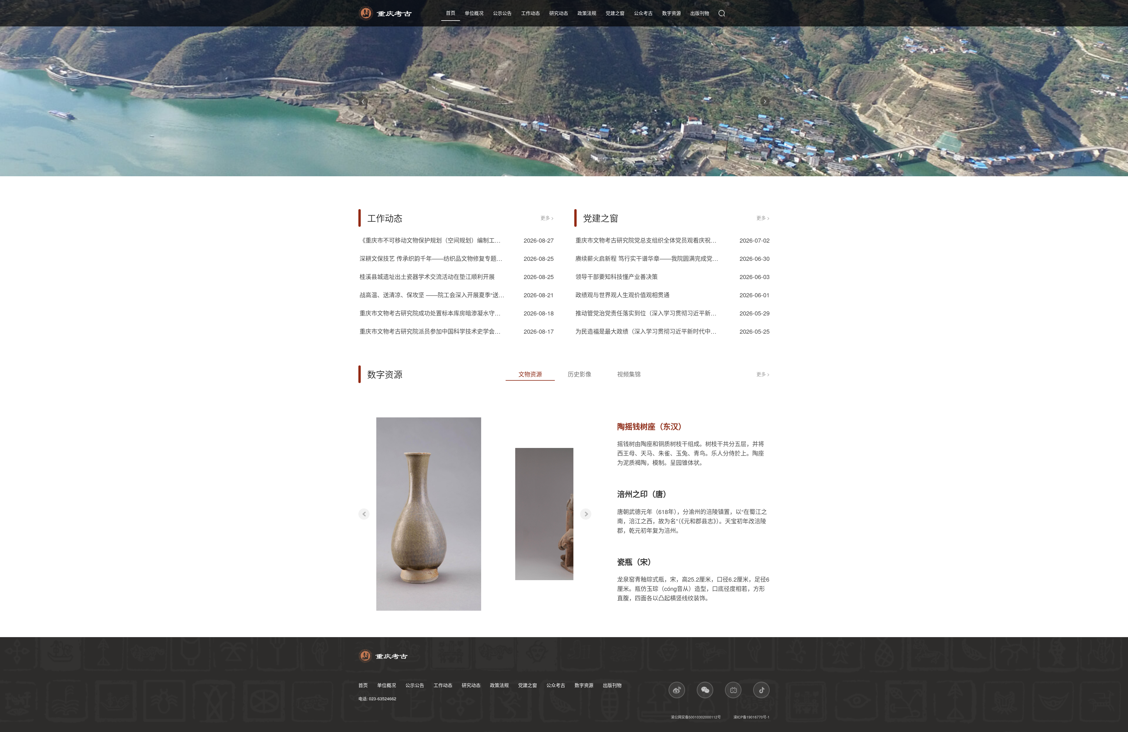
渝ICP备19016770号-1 (751, 716)
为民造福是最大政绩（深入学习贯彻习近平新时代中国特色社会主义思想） (648, 331)
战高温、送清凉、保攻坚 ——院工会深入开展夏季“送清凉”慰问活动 (433, 295)
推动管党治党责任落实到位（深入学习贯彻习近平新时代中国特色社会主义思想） (648, 313)
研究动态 (558, 13)
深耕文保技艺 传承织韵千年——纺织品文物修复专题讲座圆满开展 (433, 258)
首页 (450, 12)
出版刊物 (699, 13)
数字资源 (671, 13)
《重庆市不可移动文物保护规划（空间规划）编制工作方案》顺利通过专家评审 (433, 240)
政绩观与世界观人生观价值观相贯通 (622, 295)
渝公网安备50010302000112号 (696, 716)
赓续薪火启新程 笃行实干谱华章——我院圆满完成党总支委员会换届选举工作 (648, 258)
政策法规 (587, 13)
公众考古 (643, 13)
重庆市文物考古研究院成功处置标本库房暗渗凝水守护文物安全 (433, 313)
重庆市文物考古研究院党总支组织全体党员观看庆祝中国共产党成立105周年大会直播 (648, 240)
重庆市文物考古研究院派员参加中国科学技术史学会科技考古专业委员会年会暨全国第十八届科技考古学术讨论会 (433, 331)
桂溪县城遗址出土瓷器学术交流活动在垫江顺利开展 (427, 276)
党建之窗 (615, 13)
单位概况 (474, 13)
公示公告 (502, 13)
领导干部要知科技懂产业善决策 (616, 276)
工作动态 (530, 13)
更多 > (547, 217)
